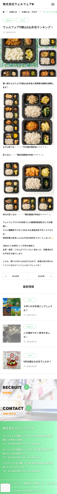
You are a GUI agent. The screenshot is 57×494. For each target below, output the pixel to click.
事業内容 (27, 483)
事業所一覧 (39, 483)
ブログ (22, 20)
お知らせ (9, 20)
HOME (5, 483)
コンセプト (16, 483)
